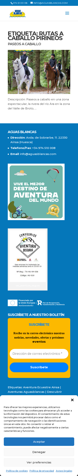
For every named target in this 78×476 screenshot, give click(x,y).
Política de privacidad (42, 470)
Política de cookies (17, 470)
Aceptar (39, 441)
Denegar (39, 452)
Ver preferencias (39, 462)
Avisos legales (64, 470)
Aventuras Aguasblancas (26, 392)
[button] (72, 400)
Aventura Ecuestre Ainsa (41, 387)
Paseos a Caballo (24, 44)
